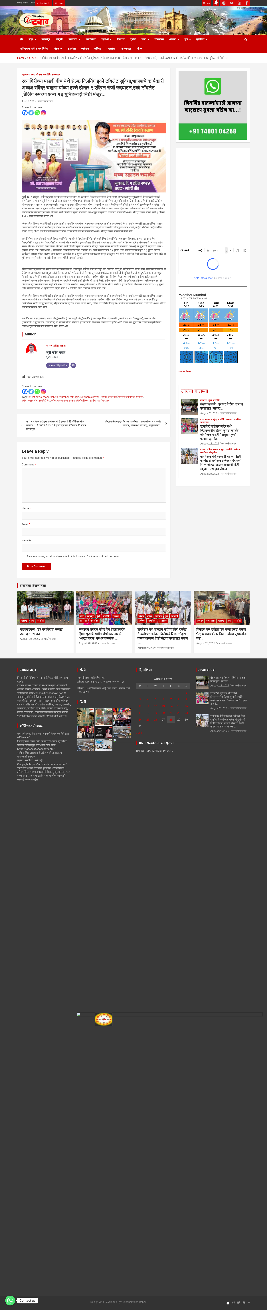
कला (202, 419)
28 (170, 719)
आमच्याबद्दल (126, 48)
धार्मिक (209, 449)
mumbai (64, 397)
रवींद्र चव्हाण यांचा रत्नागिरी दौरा (36, 400)
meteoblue (185, 371)
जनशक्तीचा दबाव (45, 101)
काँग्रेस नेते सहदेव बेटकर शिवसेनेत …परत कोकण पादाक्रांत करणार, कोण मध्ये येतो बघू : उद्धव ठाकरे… (133, 423)
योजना (39, 74)
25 (147, 719)
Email (26, 524)
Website (26, 540)
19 (155, 713)
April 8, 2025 (29, 101)
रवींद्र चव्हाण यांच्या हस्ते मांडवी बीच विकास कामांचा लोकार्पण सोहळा (80, 400)
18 (147, 713)
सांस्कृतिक (204, 422)
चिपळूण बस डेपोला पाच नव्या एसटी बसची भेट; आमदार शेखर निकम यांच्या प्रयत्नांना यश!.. (221, 633)
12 (155, 706)
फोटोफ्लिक (91, 39)
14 (170, 706)
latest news (35, 397)
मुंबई (33, 74)
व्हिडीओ (105, 39)
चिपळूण (200, 620)
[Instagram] (43, 112)
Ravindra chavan (90, 397)
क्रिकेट (121, 39)
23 (186, 713)
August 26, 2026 (209, 473)
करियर (97, 48)
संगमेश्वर (229, 419)
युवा (186, 39)
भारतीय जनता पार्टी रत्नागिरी (130, 397)
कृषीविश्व (200, 39)
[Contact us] (10, 1300)
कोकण (202, 449)
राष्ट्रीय (59, 39)
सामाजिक (237, 419)
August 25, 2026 (205, 643)
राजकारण (159, 39)
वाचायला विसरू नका (33, 585)
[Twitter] (31, 112)
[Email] (73, 365)
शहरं (31, 39)
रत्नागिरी (46, 74)
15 (178, 706)
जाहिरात (85, 48)
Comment (29, 464)
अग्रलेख (110, 48)
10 (140, 706)
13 (163, 706)
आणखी (172, 39)
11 (147, 706)
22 (178, 713)
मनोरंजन (73, 39)
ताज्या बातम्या (194, 391)
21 (170, 713)
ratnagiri (74, 397)
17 (140, 713)
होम (21, 39)
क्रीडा (133, 39)
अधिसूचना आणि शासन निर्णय (34, 48)
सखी (143, 39)
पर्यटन (56, 48)
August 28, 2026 (209, 413)
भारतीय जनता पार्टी (109, 397)
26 (155, 719)
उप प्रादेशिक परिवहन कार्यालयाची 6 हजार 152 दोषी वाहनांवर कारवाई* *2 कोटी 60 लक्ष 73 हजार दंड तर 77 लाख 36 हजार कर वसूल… (56, 425)
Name (26, 508)
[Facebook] (25, 112)
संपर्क (139, 48)
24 (140, 719)
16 (186, 706)
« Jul (139, 733)
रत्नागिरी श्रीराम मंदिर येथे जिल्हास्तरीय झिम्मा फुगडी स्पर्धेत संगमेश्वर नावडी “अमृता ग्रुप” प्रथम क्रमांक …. (219, 432)
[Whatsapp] (37, 112)
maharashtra (50, 397)
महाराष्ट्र (46, 39)
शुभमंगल (72, 48)
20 (163, 713)
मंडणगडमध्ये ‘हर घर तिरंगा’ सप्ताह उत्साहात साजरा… (221, 406)
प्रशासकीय (210, 620)
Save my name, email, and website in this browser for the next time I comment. (74, 556)
